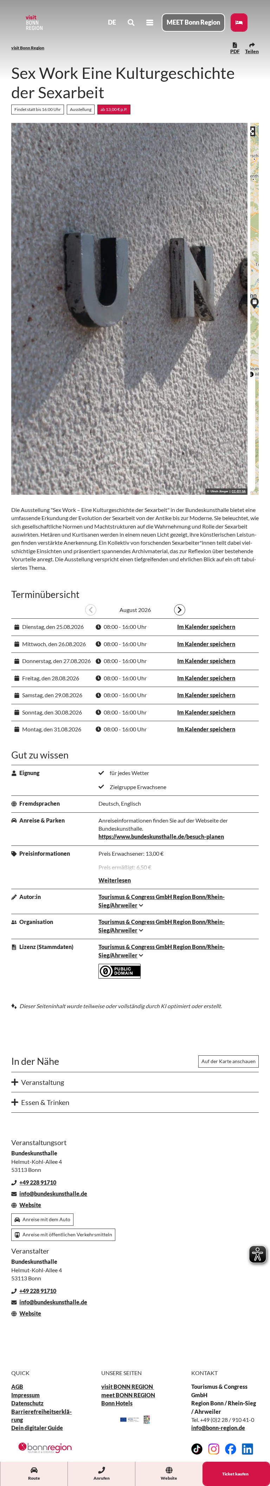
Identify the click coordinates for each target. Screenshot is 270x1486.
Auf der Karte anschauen (228, 1061)
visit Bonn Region (27, 47)
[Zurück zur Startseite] (33, 22)
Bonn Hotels (117, 1403)
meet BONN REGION (128, 1395)
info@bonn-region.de (218, 1428)
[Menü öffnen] (149, 22)
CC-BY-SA (239, 491)
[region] (254, 309)
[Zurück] (90, 610)
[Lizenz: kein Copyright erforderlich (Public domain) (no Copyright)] (119, 976)
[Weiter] (179, 610)
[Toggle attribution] (251, 374)
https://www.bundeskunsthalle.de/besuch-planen (161, 836)
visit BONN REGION (127, 1387)
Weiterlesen (114, 880)
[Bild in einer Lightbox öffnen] (45, 1447)
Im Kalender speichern (206, 627)
